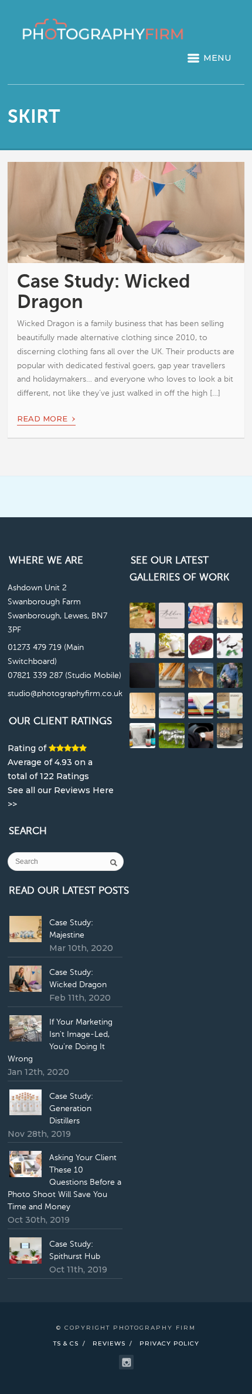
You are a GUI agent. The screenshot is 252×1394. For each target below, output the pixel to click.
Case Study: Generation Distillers (71, 1108)
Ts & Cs (66, 1343)
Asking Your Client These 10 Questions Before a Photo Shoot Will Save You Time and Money (64, 1182)
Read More (46, 417)
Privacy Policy (169, 1343)
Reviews (109, 1343)
